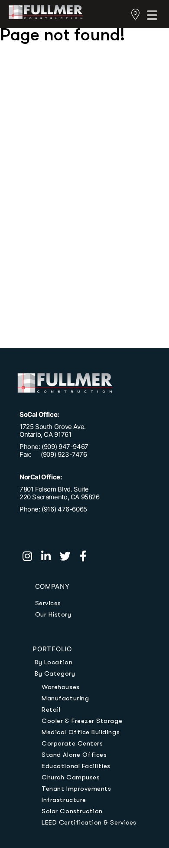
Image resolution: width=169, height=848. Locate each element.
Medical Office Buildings (81, 732)
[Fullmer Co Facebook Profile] (87, 557)
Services (48, 603)
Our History (53, 614)
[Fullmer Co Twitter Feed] (70, 557)
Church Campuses (71, 777)
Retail (51, 709)
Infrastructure (64, 800)
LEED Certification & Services (89, 822)
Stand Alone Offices (74, 755)
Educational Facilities (76, 766)
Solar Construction (72, 811)
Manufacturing (65, 698)
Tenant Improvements (76, 788)
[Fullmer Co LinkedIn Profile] (50, 557)
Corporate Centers (72, 743)
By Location (53, 662)
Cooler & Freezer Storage (82, 721)
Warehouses (60, 687)
